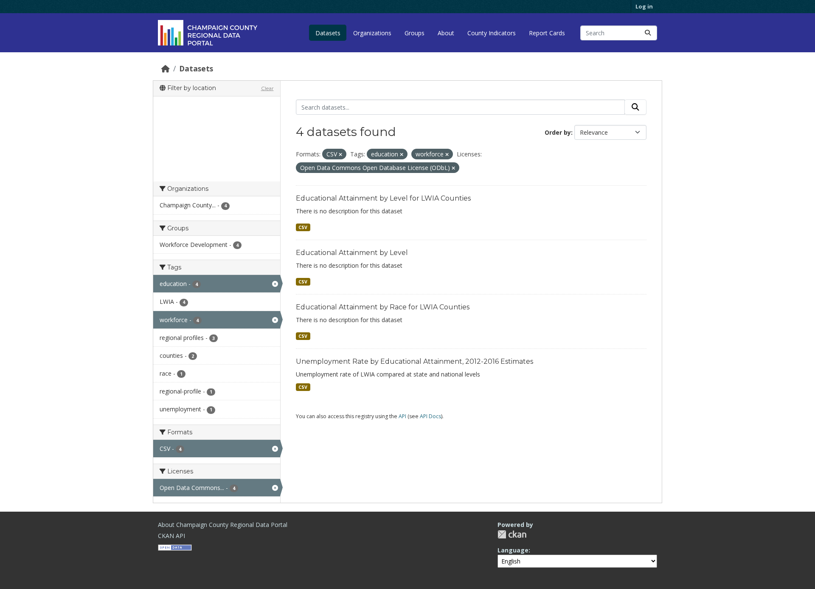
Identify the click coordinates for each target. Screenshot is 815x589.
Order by (558, 132)
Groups (414, 33)
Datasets (327, 33)
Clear (267, 88)
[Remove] (340, 154)
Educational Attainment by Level (352, 253)
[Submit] (647, 32)
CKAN (511, 534)
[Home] (165, 68)
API (402, 416)
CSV (302, 227)
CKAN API (171, 536)
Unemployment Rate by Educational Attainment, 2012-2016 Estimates (414, 361)
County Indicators (491, 33)
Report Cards (547, 33)
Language (512, 550)
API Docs (430, 416)
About (446, 33)
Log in (644, 6)
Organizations (372, 33)
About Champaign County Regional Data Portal (222, 525)
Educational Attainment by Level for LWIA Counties (383, 198)
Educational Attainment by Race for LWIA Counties (382, 307)
